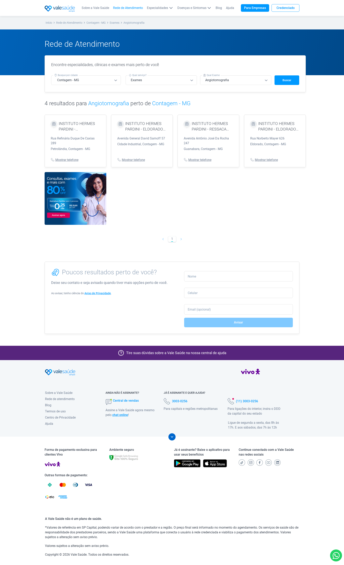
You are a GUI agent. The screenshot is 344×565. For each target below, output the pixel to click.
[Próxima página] (181, 239)
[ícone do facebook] (259, 462)
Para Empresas (255, 8)
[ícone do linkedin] (277, 462)
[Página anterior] (162, 239)
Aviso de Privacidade (97, 293)
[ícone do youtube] (268, 462)
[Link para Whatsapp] (336, 555)
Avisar (238, 322)
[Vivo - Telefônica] (250, 372)
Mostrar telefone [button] (66, 160)
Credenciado (286, 8)
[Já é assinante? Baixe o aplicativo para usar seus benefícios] (187, 463)
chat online (120, 415)
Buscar (286, 80)
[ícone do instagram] (251, 462)
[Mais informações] (172, 436)
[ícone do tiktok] (242, 462)
